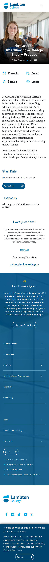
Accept (20, 557)
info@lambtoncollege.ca (17, 459)
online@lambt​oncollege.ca (24, 264)
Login (7, 452)
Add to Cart (9, 186)
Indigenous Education (23, 325)
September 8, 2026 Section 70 (19, 177)
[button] (41, 6)
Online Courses (18, 60)
